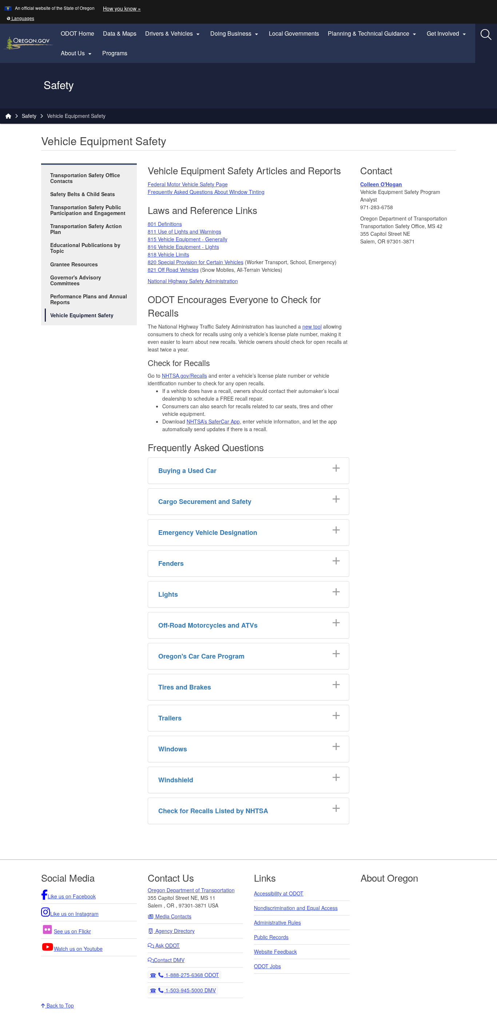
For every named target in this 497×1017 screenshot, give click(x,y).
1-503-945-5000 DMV (190, 990)
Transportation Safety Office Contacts (85, 177)
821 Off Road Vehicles (173, 269)
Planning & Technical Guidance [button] (373, 33)
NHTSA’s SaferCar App (213, 421)
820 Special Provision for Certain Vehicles (195, 262)
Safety (29, 115)
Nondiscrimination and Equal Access (296, 907)
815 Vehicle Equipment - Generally (187, 239)
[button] (20, 18)
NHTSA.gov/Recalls (184, 375)
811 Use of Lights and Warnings (184, 231)
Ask (167, 945)
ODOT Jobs (267, 966)
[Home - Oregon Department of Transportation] (8, 115)
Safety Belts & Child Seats (82, 194)
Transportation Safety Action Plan (86, 228)
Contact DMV (169, 960)
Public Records (271, 937)
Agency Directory (174, 930)
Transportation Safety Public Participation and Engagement (88, 209)
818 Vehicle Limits (168, 254)
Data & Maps (119, 33)
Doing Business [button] (235, 33)
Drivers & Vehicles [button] (173, 33)
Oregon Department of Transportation (191, 890)
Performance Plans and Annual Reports (88, 299)
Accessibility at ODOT (278, 893)
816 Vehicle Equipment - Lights (183, 246)
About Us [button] (77, 53)
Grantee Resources (74, 264)
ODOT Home (77, 33)
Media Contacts (172, 916)
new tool (312, 326)
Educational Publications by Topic (85, 247)
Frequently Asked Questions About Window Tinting (206, 191)
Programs (114, 53)
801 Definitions (165, 223)
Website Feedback (275, 951)
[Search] (486, 34)
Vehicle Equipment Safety (82, 315)
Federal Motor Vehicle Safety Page (188, 184)
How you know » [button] (122, 8)
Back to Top (59, 1005)
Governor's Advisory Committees (75, 280)
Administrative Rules (277, 922)
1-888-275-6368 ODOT (191, 974)
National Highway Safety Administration (193, 281)
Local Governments (294, 33)
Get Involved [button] (447, 33)
